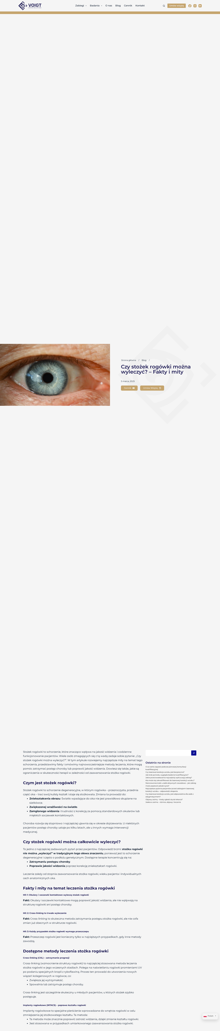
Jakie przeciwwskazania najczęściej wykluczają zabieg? (169, 778)
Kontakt (140, 5)
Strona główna (128, 360)
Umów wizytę (176, 5)
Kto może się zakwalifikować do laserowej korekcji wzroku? (170, 780)
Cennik (128, 5)
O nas (108, 5)
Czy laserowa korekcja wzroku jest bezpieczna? (165, 772)
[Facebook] (189, 5)
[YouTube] (200, 5)
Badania (95, 5)
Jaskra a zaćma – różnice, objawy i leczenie (163, 802)
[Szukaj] (164, 6)
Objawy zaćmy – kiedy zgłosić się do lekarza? (164, 799)
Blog (118, 5)
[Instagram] (195, 5)
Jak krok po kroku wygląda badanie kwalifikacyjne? (167, 775)
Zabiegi (79, 5)
